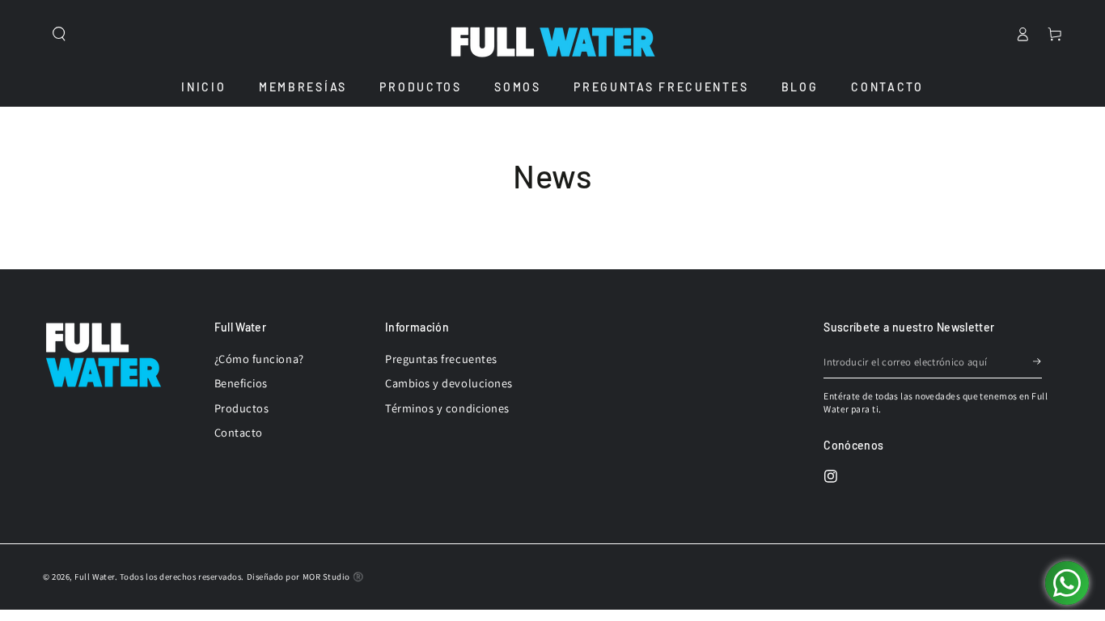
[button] (59, 34)
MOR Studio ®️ (333, 576)
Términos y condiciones (447, 408)
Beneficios (241, 383)
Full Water (94, 576)
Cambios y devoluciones (449, 383)
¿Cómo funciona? (259, 358)
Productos (241, 408)
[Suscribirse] (1038, 362)
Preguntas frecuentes (441, 358)
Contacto (238, 432)
